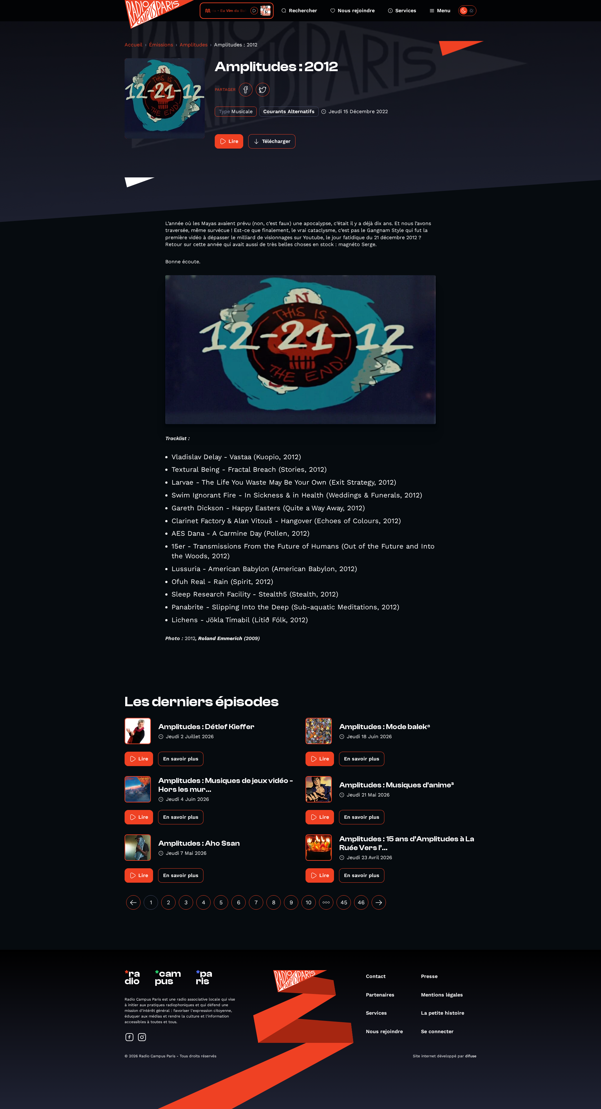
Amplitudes (194, 45)
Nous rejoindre (356, 10)
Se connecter (437, 1031)
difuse (470, 1056)
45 (344, 902)
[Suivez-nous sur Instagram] (142, 1037)
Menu (443, 10)
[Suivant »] (379, 902)
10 (308, 902)
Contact (376, 976)
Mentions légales (442, 995)
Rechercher (303, 10)
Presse (429, 976)
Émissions (161, 45)
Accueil (133, 45)
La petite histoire (442, 1013)
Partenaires (380, 995)
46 (361, 902)
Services (405, 10)
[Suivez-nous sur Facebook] (130, 1037)
